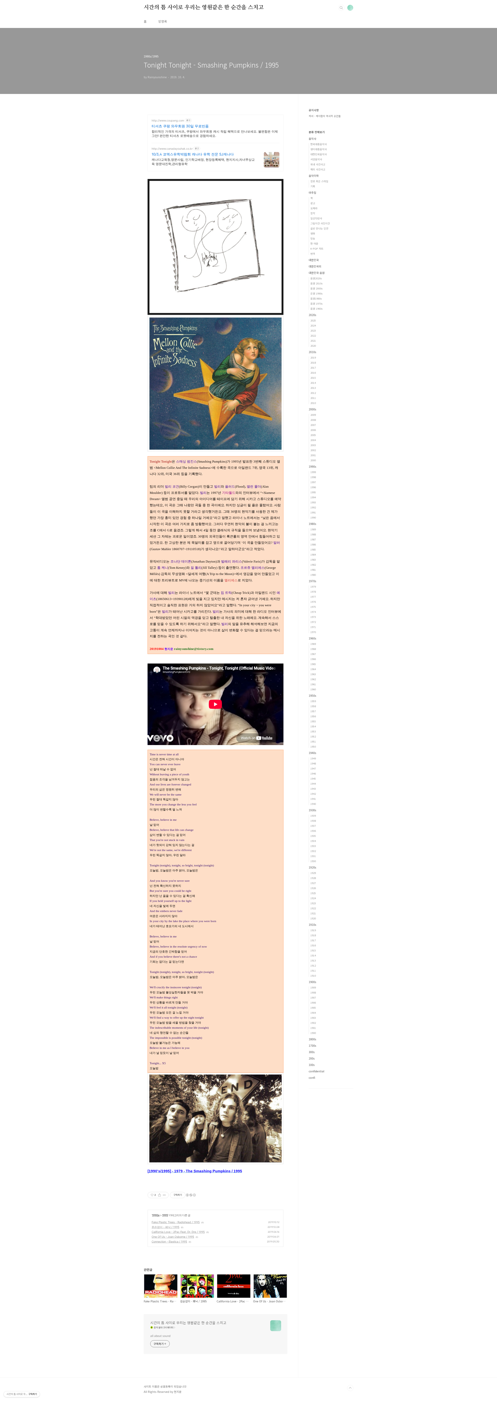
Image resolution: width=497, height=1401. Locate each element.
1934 (313, 841)
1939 (313, 815)
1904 (313, 1012)
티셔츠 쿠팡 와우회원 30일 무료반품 (180, 126)
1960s (312, 638)
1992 (313, 507)
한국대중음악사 (318, 144)
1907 (313, 997)
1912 (313, 965)
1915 (313, 950)
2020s (312, 315)
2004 (313, 440)
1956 (313, 716)
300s (312, 1052)
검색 (341, 8)
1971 (313, 627)
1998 (313, 477)
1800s (312, 1039)
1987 (313, 539)
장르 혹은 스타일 (319, 181)
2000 (313, 460)
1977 (313, 596)
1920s (312, 867)
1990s (155, 1215)
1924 (313, 898)
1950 (313, 746)
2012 (313, 393)
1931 (313, 856)
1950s (312, 695)
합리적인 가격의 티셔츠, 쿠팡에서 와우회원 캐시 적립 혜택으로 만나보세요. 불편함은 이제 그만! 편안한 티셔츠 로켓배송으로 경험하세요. (215, 133)
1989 (313, 529)
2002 (313, 450)
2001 (313, 455)
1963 (313, 674)
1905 (313, 1007)
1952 (313, 736)
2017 (313, 367)
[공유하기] (159, 1195)
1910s (312, 925)
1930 (313, 861)
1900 (313, 1033)
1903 (313, 1018)
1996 (313, 487)
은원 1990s (316, 293)
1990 (313, 517)
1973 (313, 617)
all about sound (160, 1336)
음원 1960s (316, 308)
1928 (313, 878)
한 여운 (314, 243)
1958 (313, 706)
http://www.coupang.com (168, 120)
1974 (313, 612)
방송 (312, 238)
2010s (312, 352)
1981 (313, 570)
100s (312, 1065)
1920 (313, 918)
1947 (313, 768)
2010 (313, 403)
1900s (312, 982)
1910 (313, 975)
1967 (313, 654)
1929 (313, 873)
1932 (313, 851)
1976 (313, 602)
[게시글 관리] (164, 1195)
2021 (313, 340)
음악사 (312, 139)
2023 (313, 330)
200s (312, 1058)
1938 (313, 821)
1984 (313, 554)
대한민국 (314, 260)
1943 (313, 788)
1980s (312, 524)
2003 (313, 445)
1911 (313, 970)
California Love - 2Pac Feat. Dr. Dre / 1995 (178, 1231)
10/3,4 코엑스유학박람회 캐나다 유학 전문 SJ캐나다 (193, 154)
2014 (313, 383)
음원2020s (316, 278)
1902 (313, 1023)
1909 (313, 987)
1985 (313, 549)
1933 (313, 846)
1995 (165, 1215)
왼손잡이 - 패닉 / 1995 (165, 1227)
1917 (313, 940)
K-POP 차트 (316, 248)
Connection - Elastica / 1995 (169, 1241)
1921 (313, 913)
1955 (313, 721)
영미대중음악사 (318, 149)
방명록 (162, 21)
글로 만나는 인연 (319, 228)
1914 (313, 955)
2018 (313, 362)
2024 (313, 325)
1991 (313, 512)
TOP (350, 1388)
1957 (313, 711)
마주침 (312, 193)
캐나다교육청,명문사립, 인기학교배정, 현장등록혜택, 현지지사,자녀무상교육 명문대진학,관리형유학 (203, 162)
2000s (312, 409)
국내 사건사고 (317, 164)
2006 (313, 430)
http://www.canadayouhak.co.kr (172, 148)
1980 (313, 575)
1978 (313, 591)
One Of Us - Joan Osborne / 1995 (173, 1236)
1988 (313, 534)
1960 (313, 689)
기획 (312, 186)
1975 (313, 607)
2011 (313, 398)
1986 (313, 544)
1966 (313, 659)
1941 (313, 799)
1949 (313, 758)
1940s (312, 753)
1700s (312, 1045)
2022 (313, 335)
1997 (313, 482)
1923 (313, 903)
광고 (312, 203)
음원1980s (316, 298)
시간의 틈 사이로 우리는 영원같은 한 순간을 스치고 (203, 7)
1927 (313, 883)
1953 (313, 731)
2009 (313, 415)
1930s (312, 810)
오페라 (313, 208)
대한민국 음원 (317, 273)
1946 (313, 773)
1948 (313, 763)
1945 (313, 778)
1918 (313, 935)
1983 (313, 559)
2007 (313, 425)
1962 (313, 679)
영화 (312, 233)
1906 (313, 1002)
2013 (313, 388)
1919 (313, 930)
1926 (313, 888)
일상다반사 (316, 218)
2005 (313, 435)
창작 (312, 213)
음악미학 (314, 176)
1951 (313, 741)
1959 (313, 701)
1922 (313, 908)
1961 (313, 684)
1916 (313, 945)
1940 (313, 804)
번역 (312, 253)
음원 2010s (316, 283)
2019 (313, 357)
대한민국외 (315, 266)
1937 (313, 826)
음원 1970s (316, 303)
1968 (313, 649)
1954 (313, 726)
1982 (313, 564)
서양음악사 (316, 159)
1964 (313, 669)
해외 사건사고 (317, 169)
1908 (313, 992)
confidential (316, 1071)
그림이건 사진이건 (320, 223)
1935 (313, 836)
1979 (313, 586)
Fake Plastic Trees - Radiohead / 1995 (176, 1222)
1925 (313, 893)
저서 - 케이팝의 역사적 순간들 (325, 116)
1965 (313, 664)
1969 (313, 644)
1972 (313, 622)
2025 (313, 320)
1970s (312, 581)
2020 (313, 345)
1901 (313, 1028)
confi (312, 1078)
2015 (313, 378)
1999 (313, 472)
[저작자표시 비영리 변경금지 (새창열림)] (190, 1195)
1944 (313, 783)
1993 (313, 502)
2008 (313, 420)
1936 (313, 831)
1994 (313, 497)
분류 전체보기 (317, 132)
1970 (313, 632)
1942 (313, 794)
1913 (313, 960)
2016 (313, 372)
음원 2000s (316, 288)
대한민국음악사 (318, 154)
